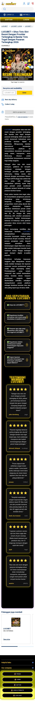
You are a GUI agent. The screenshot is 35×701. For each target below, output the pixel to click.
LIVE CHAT (18, 695)
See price (6, 639)
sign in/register (23, 117)
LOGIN (26, 20)
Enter (24, 93)
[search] (17, 9)
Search (4, 9)
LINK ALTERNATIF (18, 690)
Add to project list (19, 112)
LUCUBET (8, 129)
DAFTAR (9, 20)
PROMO (18, 673)
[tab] (9, 646)
